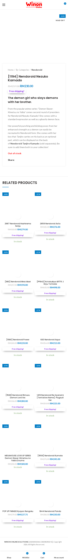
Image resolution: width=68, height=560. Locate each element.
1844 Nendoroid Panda (50, 511)
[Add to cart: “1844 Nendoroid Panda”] (50, 504)
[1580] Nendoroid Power (17, 339)
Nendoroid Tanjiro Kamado (24, 143)
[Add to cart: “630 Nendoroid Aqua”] (50, 332)
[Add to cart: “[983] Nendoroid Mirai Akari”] (18, 274)
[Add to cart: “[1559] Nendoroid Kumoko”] (50, 448)
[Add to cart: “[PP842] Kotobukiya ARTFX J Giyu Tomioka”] (50, 274)
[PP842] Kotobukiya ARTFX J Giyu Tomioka (50, 282)
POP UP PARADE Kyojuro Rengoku (18, 511)
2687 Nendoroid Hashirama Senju (18, 224)
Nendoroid (36, 70)
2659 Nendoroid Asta (50, 223)
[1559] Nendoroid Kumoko (50, 455)
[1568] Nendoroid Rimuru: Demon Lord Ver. (18, 396)
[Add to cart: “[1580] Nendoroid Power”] (18, 332)
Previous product (52, 69)
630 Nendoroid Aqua (50, 339)
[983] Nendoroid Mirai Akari (18, 281)
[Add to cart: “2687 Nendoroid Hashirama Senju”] (18, 216)
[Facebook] (18, 160)
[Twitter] (22, 160)
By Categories (22, 70)
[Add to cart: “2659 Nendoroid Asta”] (50, 216)
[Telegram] (30, 160)
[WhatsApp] (26, 160)
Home (10, 70)
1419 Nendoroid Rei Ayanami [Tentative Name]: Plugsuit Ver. (50, 397)
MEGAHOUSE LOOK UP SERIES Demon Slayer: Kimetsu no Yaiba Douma (18, 458)
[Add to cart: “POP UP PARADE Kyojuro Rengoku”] (18, 504)
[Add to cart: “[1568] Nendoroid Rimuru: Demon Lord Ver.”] (18, 388)
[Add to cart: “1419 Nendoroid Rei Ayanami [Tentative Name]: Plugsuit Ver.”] (50, 388)
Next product (58, 69)
